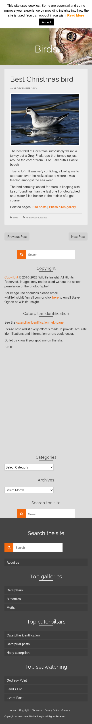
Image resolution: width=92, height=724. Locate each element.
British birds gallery (62, 207)
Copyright (11, 277)
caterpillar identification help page (40, 322)
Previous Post (17, 236)
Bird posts (39, 207)
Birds (15, 217)
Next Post (78, 236)
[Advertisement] (46, 402)
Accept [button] (46, 22)
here (55, 297)
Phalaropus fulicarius (36, 217)
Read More (75, 15)
